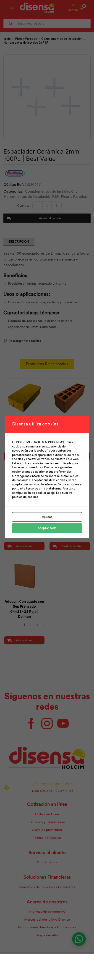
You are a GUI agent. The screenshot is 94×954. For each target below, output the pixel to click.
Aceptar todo (47, 528)
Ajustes (47, 516)
